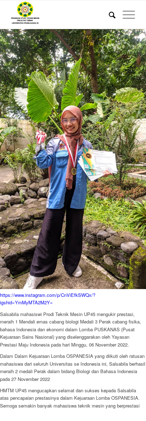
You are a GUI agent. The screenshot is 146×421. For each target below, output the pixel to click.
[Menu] (125, 14)
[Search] (109, 14)
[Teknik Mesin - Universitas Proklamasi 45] (60, 14)
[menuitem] (109, 14)
